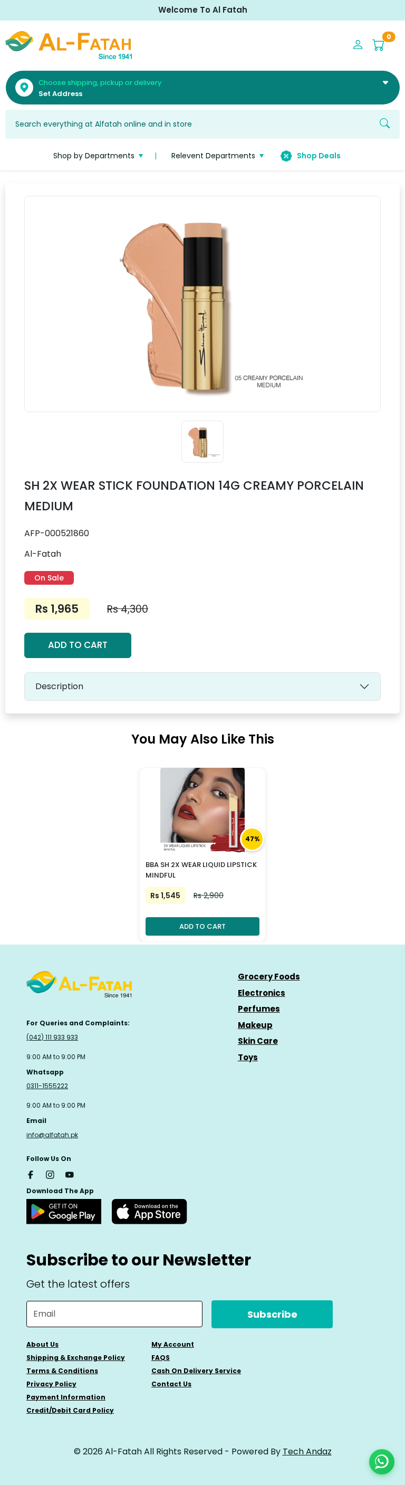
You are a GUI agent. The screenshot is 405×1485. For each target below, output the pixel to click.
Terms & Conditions (62, 1370)
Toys (248, 1057)
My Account (172, 1344)
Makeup (255, 1025)
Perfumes (259, 1008)
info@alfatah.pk (52, 1134)
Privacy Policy (51, 1383)
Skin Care (258, 1040)
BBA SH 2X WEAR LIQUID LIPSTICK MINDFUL (201, 870)
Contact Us (171, 1383)
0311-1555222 (47, 1085)
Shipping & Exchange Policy (75, 1357)
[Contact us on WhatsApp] (381, 1461)
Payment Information (65, 1397)
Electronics (261, 992)
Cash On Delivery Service (196, 1370)
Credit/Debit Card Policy (70, 1410)
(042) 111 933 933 (52, 1037)
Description (59, 686)
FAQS (160, 1357)
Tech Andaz (307, 1451)
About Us (42, 1344)
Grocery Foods (269, 976)
